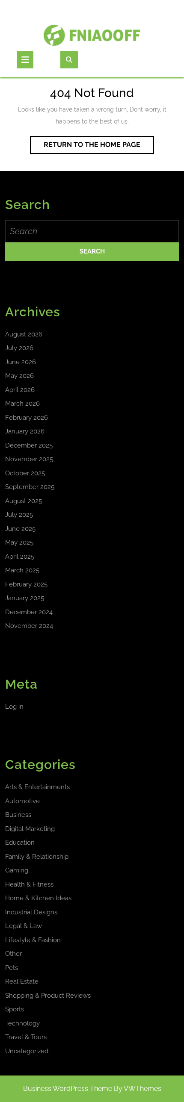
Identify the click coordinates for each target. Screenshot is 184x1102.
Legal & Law (23, 926)
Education (20, 842)
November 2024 (29, 626)
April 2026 (20, 390)
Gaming (16, 870)
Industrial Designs (31, 912)
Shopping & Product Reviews (48, 995)
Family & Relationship (36, 856)
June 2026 (20, 362)
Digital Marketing (30, 829)
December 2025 (29, 445)
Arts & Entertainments (37, 787)
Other (13, 954)
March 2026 (22, 403)
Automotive (22, 801)
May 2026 (19, 376)
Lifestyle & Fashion (33, 940)
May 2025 (19, 542)
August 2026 (23, 334)
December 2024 (29, 612)
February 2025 (26, 584)
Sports (14, 1009)
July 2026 (19, 348)
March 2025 (22, 570)
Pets (11, 968)
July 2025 (19, 515)
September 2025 (29, 487)
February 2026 (26, 417)
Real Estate (22, 981)
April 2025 (19, 556)
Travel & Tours (26, 1037)
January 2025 (24, 598)
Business (18, 815)
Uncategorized (26, 1051)
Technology (22, 1023)
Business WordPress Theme (67, 1088)
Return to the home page (99, 147)
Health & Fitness (29, 884)
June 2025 (20, 529)
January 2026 (25, 431)
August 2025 (23, 501)
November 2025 (29, 459)
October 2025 (25, 473)
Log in (14, 706)
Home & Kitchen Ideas (38, 898)
